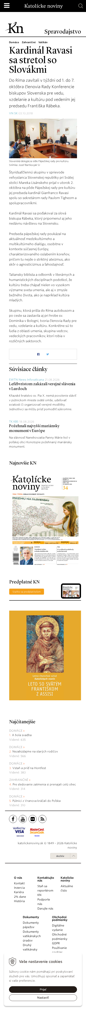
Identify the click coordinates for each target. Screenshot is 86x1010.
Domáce (15, 730)
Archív (60, 856)
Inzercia (19, 887)
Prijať (43, 989)
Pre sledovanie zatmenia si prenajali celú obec (45, 784)
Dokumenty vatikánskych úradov (32, 936)
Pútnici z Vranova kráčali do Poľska (36, 800)
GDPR (56, 943)
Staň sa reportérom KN (45, 891)
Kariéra (19, 892)
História (19, 901)
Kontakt (19, 883)
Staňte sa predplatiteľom (26, 591)
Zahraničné (18, 779)
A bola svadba (22, 735)
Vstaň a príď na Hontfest (29, 768)
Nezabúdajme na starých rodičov (35, 751)
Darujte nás (45, 908)
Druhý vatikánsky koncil (30, 949)
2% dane (20, 896)
